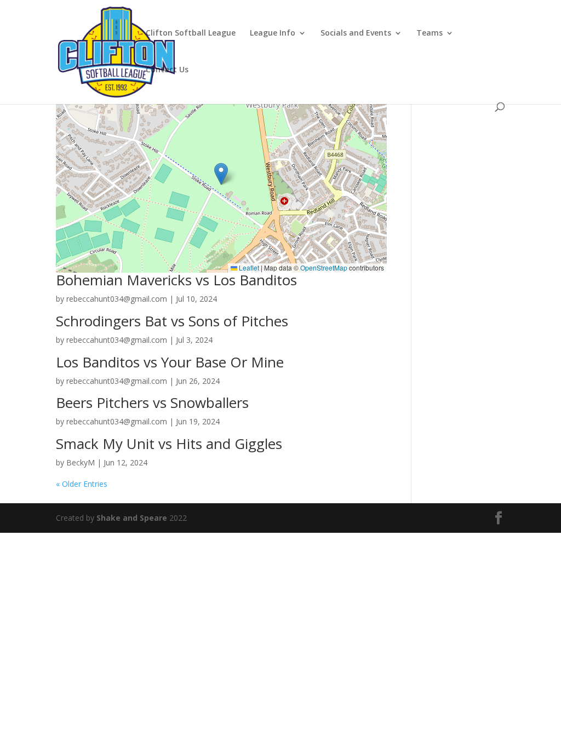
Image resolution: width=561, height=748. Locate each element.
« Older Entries (81, 484)
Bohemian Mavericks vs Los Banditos (176, 280)
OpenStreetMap (323, 267)
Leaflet (248, 267)
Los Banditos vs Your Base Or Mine (170, 362)
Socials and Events (355, 33)
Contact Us (167, 70)
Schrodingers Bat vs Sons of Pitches (172, 321)
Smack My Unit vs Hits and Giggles (169, 443)
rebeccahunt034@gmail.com (116, 299)
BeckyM (80, 462)
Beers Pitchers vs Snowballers (152, 402)
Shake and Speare (131, 518)
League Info (272, 33)
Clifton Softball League (191, 33)
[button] (221, 174)
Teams (429, 33)
